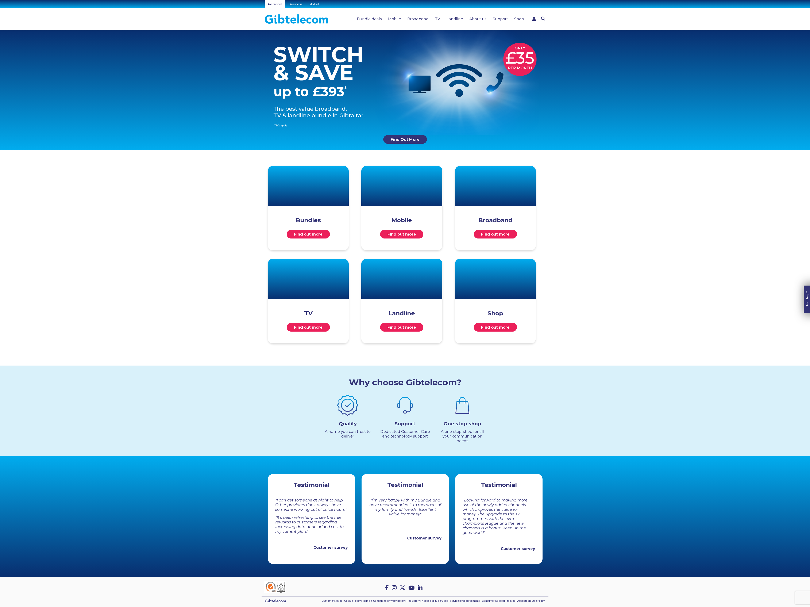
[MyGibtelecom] (534, 18)
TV (437, 19)
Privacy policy (396, 600)
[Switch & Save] (405, 82)
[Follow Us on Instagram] (395, 588)
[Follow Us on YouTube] (412, 588)
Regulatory (413, 600)
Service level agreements (465, 600)
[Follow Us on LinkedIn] (421, 588)
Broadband (418, 19)
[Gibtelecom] (296, 19)
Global (314, 4)
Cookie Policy (352, 600)
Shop (519, 19)
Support (500, 19)
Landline (455, 19)
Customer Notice (332, 600)
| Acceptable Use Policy (530, 600)
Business (295, 4)
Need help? (807, 299)
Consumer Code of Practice (498, 600)
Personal (275, 4)
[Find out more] (308, 186)
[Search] (543, 18)
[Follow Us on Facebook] (387, 588)
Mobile (394, 19)
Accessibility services (435, 600)
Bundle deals (369, 19)
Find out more (308, 234)
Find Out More (405, 139)
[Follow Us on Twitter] (403, 588)
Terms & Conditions (374, 600)
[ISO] (275, 587)
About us (477, 19)
